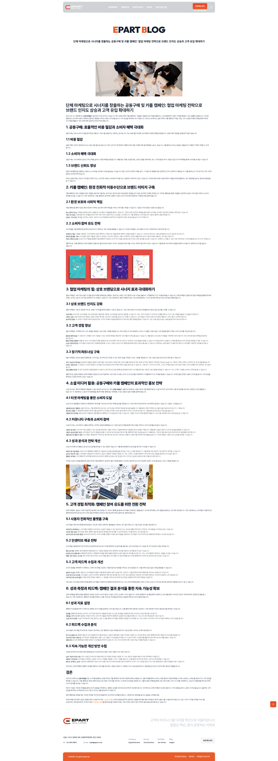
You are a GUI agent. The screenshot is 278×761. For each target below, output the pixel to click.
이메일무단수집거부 (203, 757)
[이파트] (74, 7)
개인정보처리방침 (180, 757)
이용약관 (191, 757)
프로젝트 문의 (98, 702)
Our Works (162, 742)
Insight (171, 742)
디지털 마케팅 (108, 700)
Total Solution (148, 742)
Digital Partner (134, 742)
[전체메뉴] (211, 7)
